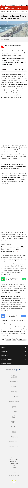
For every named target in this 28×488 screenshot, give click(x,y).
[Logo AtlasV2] (14, 437)
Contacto (14, 467)
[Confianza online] (14, 482)
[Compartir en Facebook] (25, 69)
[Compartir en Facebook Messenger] (22, 69)
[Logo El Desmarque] (14, 396)
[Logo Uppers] (14, 422)
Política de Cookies (14, 461)
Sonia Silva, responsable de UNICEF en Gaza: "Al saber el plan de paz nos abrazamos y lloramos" (13, 249)
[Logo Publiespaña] (14, 442)
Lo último (3, 11)
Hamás (14, 339)
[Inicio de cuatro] (2, 8)
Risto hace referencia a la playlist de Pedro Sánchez (13, 5)
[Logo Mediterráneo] (14, 446)
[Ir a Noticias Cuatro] (9, 8)
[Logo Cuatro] (14, 386)
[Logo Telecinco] (14, 381)
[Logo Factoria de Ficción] (14, 401)
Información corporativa (14, 455)
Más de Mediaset (6, 359)
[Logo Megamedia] (15, 475)
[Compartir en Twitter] (19, 69)
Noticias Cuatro (6, 363)
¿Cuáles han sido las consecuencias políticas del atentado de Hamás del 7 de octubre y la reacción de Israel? (13, 166)
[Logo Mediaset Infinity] (14, 376)
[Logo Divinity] (14, 391)
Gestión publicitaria (14, 463)
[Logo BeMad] (14, 417)
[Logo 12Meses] (14, 432)
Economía (22, 11)
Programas (4, 355)
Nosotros (4, 347)
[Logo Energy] (14, 411)
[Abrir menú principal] (26, 8)
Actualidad (8, 339)
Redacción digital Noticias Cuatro (13, 45)
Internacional (15, 11)
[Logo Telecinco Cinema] (14, 426)
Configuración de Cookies (14, 459)
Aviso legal (14, 453)
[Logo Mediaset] (14, 370)
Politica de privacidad (14, 457)
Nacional (9, 11)
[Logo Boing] (14, 406)
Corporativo (5, 351)
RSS (14, 465)
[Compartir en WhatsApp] (16, 69)
